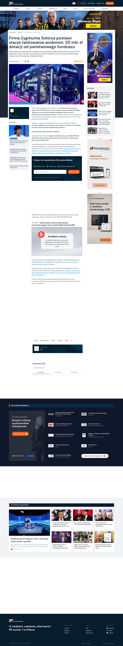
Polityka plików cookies (108, 643)
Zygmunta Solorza (42, 262)
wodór (53, 340)
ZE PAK (50, 108)
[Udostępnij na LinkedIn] (28, 61)
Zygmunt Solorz (44, 340)
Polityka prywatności (86, 643)
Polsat (66, 340)
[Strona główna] (16, 3)
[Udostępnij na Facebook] (26, 61)
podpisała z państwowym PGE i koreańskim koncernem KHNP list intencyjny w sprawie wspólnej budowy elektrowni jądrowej (56, 273)
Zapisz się (72, 172)
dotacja (60, 340)
